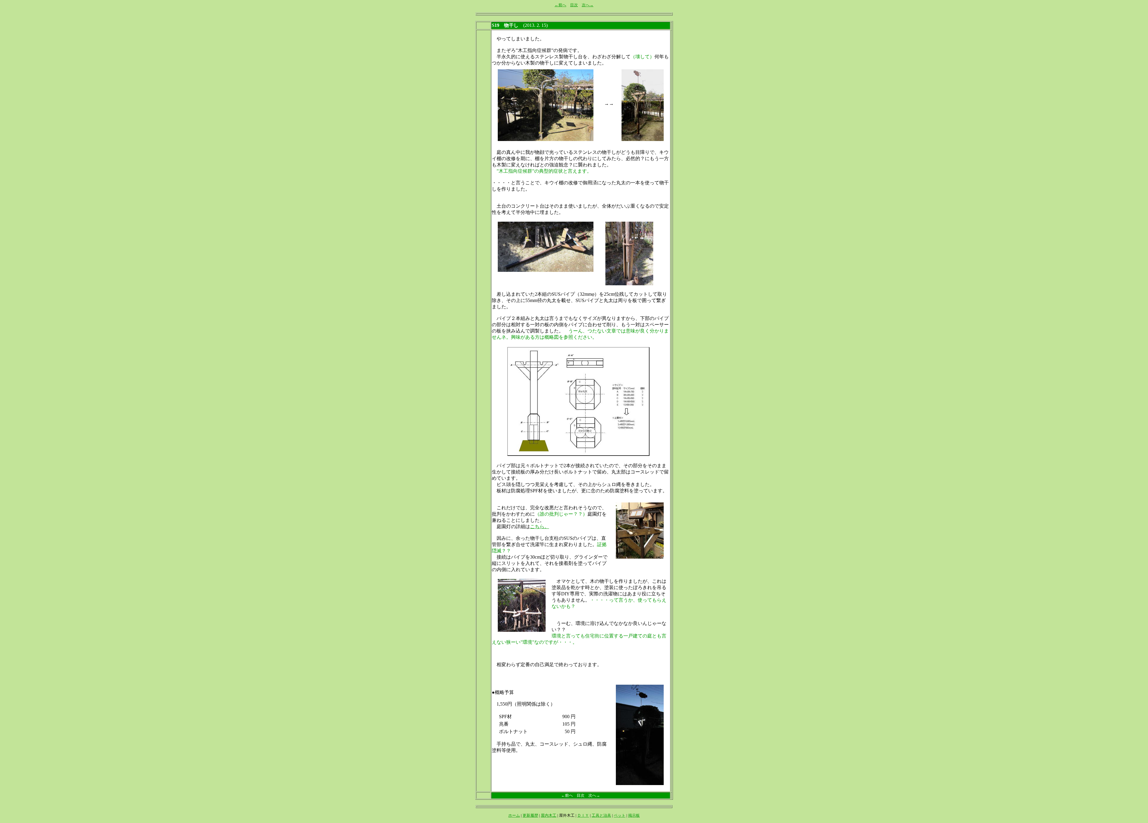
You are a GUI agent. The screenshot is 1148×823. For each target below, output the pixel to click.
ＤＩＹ (583, 815)
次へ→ (587, 5)
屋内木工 (548, 815)
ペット (619, 815)
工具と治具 (601, 815)
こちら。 (539, 526)
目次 (574, 5)
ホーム (514, 815)
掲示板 (634, 815)
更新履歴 (530, 815)
